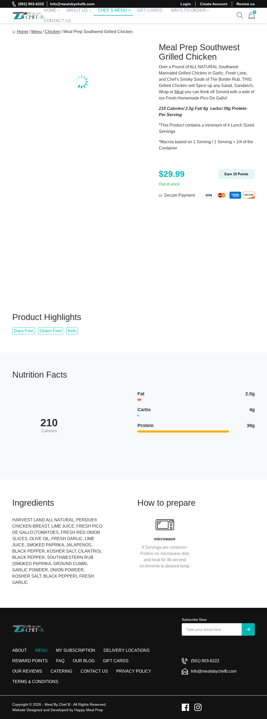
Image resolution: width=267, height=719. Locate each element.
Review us (245, 4)
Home (50, 10)
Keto (72, 331)
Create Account (213, 4)
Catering (61, 671)
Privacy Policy (133, 671)
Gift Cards (149, 10)
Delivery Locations (127, 650)
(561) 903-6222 (31, 4)
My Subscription (75, 650)
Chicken (52, 31)
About (19, 650)
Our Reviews (27, 671)
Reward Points (30, 661)
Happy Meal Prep (88, 710)
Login (185, 4)
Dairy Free (23, 331)
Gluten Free (51, 331)
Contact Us (57, 20)
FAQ (60, 661)
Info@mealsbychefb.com (72, 4)
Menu (36, 31)
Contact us (94, 671)
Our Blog (84, 661)
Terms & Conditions (35, 681)
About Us (77, 10)
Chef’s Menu (112, 10)
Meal (179, 92)
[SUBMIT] (248, 629)
